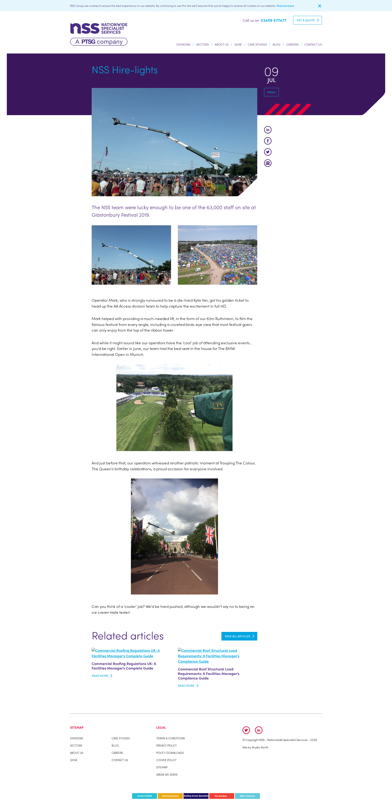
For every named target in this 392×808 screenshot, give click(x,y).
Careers (292, 44)
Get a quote (305, 20)
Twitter (268, 152)
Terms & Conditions (170, 738)
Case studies (257, 44)
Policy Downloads (170, 753)
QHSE (238, 44)
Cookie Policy (166, 760)
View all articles (237, 636)
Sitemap (161, 767)
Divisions (183, 44)
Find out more (285, 6)
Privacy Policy (166, 745)
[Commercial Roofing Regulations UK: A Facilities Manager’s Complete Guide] (131, 652)
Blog (276, 44)
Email (268, 163)
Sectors (202, 44)
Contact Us (313, 44)
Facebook (268, 141)
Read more (100, 675)
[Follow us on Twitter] (246, 730)
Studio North (260, 747)
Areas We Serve (167, 774)
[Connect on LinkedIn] (258, 730)
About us (221, 44)
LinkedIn (268, 129)
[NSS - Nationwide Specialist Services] (98, 33)
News (271, 92)
